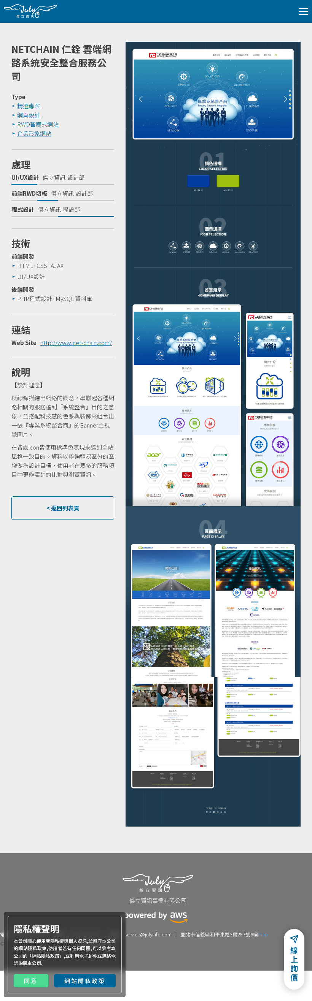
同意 (31, 981)
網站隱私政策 (45, 955)
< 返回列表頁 (63, 508)
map (263, 934)
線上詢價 (294, 965)
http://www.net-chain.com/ (76, 343)
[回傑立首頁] (30, 11)
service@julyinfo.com (148, 934)
